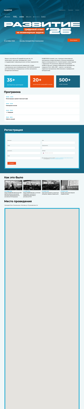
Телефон (44, 150)
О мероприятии (62, 10)
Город (8, 145)
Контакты (77, 10)
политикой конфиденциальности (56, 158)
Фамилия (9, 140)
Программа (70, 10)
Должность (9, 150)
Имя (43, 140)
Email (8, 155)
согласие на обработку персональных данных (64, 157)
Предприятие (45, 145)
